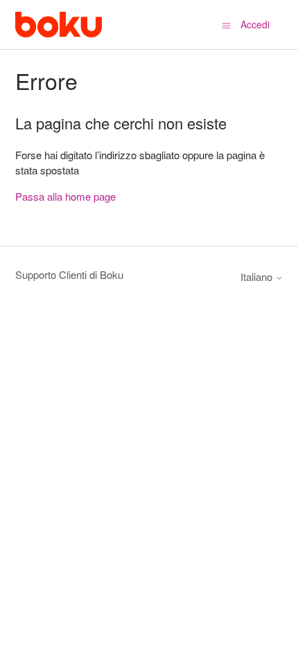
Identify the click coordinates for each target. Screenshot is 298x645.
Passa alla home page (65, 196)
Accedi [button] (255, 24)
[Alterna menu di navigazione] (226, 24)
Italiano (257, 276)
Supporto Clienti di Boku (69, 274)
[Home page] (58, 24)
